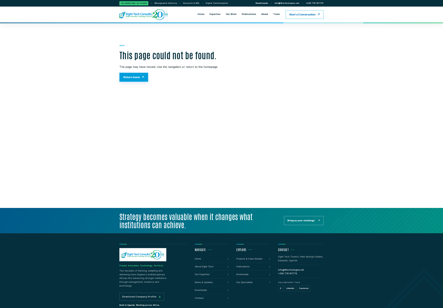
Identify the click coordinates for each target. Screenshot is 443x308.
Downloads (262, 3)
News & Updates (204, 282)
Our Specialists (244, 282)
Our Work (231, 14)
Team (276, 14)
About (264, 14)
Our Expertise (202, 274)
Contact (199, 298)
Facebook (303, 288)
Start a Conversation (302, 14)
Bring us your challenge (303, 220)
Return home (131, 77)
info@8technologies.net (286, 3)
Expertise (215, 14)
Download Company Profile (141, 296)
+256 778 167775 (315, 3)
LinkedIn (290, 288)
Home (201, 14)
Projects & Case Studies (249, 258)
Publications (249, 14)
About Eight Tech (204, 266)
